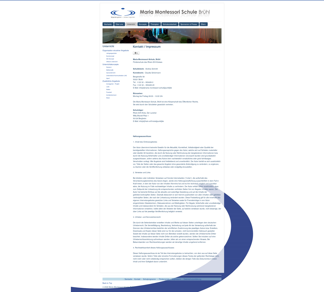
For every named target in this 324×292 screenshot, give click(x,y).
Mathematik (109, 70)
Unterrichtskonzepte (111, 64)
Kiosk (108, 98)
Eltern (203, 24)
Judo (107, 87)
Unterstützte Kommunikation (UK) (116, 75)
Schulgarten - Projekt (112, 84)
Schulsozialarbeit (169, 24)
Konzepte (143, 24)
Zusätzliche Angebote (111, 81)
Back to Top (107, 283)
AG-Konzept (110, 59)
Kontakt (137, 279)
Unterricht (131, 24)
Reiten (108, 89)
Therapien (155, 24)
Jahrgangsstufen (111, 53)
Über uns (119, 24)
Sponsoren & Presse (188, 24)
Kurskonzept (110, 56)
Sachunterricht (110, 73)
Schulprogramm (149, 279)
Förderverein (164, 279)
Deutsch (109, 67)
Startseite (108, 24)
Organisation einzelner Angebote (116, 50)
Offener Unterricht (111, 62)
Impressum (176, 279)
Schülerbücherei (111, 95)
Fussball (109, 92)
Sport (108, 78)
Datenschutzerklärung (192, 279)
